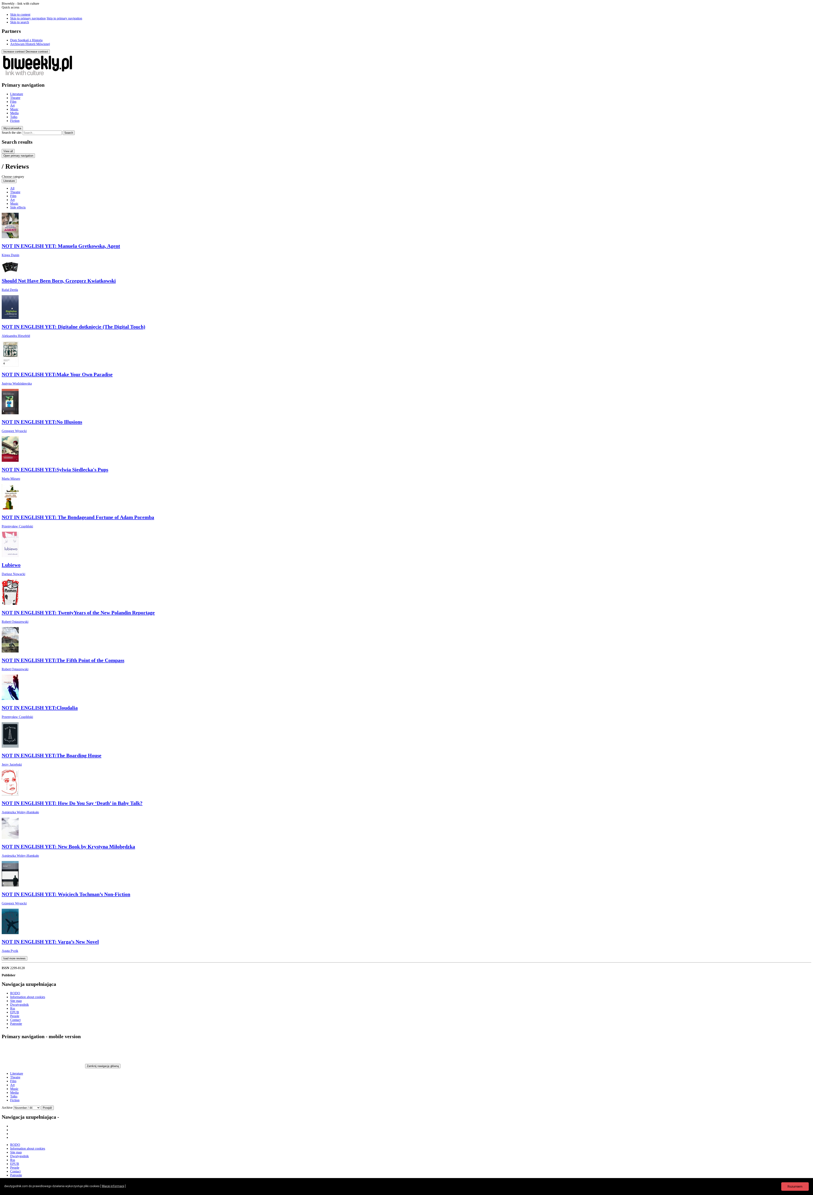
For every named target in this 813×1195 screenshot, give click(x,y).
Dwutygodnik (19, 1004)
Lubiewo (11, 565)
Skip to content (20, 14)
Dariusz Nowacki (13, 574)
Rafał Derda (10, 290)
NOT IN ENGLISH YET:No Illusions (42, 422)
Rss (12, 1008)
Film (13, 101)
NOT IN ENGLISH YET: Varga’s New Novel (50, 942)
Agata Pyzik (10, 951)
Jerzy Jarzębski (12, 764)
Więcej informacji (113, 1186)
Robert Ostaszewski (15, 621)
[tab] (12, 128)
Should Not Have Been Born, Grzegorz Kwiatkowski (59, 281)
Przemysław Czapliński (17, 526)
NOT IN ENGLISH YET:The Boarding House (51, 755)
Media (14, 113)
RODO (15, 993)
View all (8, 151)
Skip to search (19, 22)
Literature (16, 94)
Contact (15, 1020)
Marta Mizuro (11, 478)
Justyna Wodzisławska (17, 383)
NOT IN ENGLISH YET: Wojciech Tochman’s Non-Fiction (66, 894)
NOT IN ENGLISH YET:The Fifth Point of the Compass (63, 660)
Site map (16, 1001)
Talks (13, 117)
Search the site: (12, 132)
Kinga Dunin (10, 255)
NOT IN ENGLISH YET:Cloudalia (40, 708)
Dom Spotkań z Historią (26, 40)
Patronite (16, 1023)
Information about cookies (27, 997)
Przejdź (47, 1107)
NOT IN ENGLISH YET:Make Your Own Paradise (57, 374)
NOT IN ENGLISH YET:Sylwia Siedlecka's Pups (55, 469)
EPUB (14, 1012)
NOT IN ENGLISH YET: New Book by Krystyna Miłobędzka (68, 846)
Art (12, 105)
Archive (7, 1107)
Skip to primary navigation (28, 18)
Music (14, 109)
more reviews (14, 958)
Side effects (18, 207)
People (14, 1016)
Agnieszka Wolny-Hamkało (20, 812)
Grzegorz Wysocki (14, 431)
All (12, 188)
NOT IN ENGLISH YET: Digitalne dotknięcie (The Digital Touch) (73, 327)
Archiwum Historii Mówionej (30, 44)
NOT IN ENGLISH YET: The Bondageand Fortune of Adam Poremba (78, 517)
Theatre (15, 98)
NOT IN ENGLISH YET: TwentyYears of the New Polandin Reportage (78, 612)
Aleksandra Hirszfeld (16, 336)
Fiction (14, 120)
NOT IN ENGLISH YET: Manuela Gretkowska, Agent (61, 246)
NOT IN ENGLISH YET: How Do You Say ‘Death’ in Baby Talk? (72, 803)
